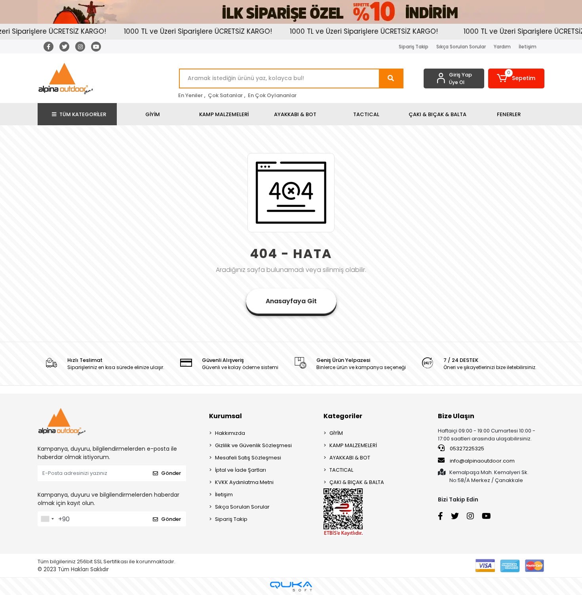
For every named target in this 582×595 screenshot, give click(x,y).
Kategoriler (342, 416)
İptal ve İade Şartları (240, 470)
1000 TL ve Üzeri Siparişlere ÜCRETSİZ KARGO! (187, 31)
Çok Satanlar (225, 95)
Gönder (171, 473)
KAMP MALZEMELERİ (353, 445)
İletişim (527, 46)
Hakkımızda (230, 433)
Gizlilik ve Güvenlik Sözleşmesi (253, 445)
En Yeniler (190, 95)
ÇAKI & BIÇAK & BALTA (356, 482)
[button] (516, 78)
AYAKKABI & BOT (349, 457)
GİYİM (336, 433)
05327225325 (466, 448)
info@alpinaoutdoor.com (482, 461)
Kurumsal (225, 416)
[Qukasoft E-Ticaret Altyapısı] (291, 586)
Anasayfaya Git (291, 301)
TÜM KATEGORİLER (82, 114)
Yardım (502, 46)
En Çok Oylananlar (272, 95)
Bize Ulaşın (456, 416)
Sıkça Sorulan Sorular (461, 46)
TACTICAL (341, 470)
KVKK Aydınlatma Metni (244, 482)
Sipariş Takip (413, 46)
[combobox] (47, 519)
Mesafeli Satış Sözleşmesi (248, 457)
